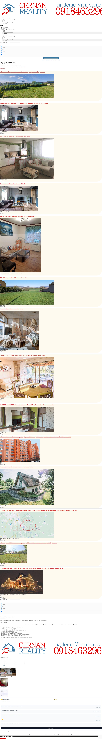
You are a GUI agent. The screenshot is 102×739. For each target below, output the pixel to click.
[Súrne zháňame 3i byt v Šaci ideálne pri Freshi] (19, 210)
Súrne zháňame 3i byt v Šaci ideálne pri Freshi (12, 184)
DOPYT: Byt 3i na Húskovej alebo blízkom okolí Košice (15, 136)
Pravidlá (5, 23)
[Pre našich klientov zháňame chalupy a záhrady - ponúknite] (27, 504)
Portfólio (3, 20)
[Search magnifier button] (1, 44)
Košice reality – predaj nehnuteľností (8, 19)
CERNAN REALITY (6, 736)
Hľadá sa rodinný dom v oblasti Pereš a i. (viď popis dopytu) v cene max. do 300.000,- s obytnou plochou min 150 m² (31, 568)
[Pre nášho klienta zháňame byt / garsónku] (19, 349)
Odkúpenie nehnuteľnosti (8, 22)
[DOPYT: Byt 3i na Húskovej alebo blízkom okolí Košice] (27, 178)
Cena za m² (6, 663)
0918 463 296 (2, 68)
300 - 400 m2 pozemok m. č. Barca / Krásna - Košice (14, 277)
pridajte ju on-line (64, 734)
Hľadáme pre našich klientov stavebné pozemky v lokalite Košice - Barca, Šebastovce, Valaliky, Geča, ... (28, 543)
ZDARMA (77, 734)
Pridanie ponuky (5, 17)
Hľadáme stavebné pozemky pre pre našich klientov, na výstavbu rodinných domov (22, 72)
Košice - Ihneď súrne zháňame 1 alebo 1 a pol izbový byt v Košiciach (18, 216)
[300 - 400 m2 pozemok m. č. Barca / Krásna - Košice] (27, 304)
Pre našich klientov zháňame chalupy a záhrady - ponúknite (16, 467)
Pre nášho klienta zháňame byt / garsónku (11, 309)
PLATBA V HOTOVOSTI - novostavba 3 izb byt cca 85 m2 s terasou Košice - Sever (23, 355)
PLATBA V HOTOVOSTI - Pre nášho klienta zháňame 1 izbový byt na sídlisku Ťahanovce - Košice (27, 404)
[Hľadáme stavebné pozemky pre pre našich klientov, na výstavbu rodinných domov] (27, 97)
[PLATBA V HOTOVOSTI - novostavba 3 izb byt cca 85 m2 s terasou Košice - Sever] (27, 397)
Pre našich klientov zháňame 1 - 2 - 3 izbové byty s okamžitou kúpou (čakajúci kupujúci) (24, 103)
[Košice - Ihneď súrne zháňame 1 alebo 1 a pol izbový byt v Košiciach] (20, 272)
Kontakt (3, 21)
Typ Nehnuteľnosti (7, 659)
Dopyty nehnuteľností (6, 18)
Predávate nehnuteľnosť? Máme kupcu (51, 58)
